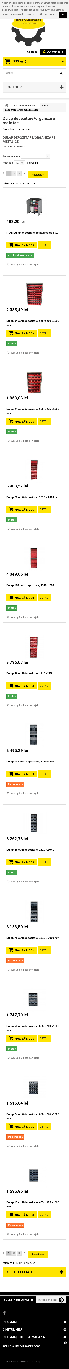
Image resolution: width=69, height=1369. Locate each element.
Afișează (8, 162)
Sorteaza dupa (11, 156)
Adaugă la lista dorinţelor (25, 264)
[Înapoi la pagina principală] (6, 105)
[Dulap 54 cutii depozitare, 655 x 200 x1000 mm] (34, 291)
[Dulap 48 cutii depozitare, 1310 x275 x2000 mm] (34, 643)
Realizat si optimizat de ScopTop (27, 1361)
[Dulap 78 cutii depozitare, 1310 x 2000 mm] (34, 467)
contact (32, 51)
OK (62, 14)
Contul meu (12, 1329)
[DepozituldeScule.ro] (30, 25)
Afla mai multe (47, 14)
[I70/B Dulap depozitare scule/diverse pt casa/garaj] (34, 203)
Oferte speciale (19, 1272)
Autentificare (55, 51)
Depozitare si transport (25, 105)
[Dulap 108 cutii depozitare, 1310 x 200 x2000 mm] (34, 555)
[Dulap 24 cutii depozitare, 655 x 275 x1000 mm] (34, 379)
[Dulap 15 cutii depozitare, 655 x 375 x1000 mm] (34, 1172)
